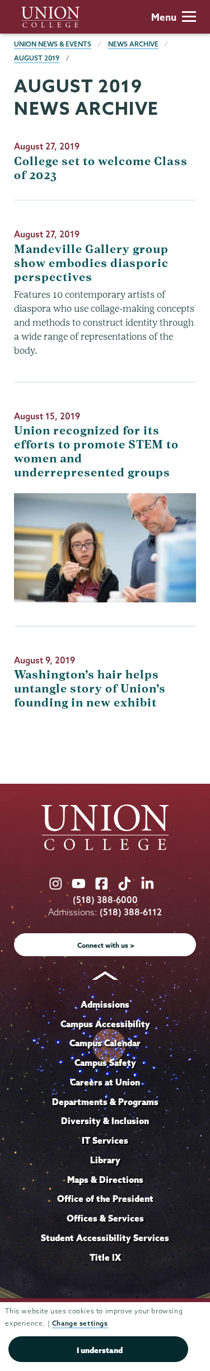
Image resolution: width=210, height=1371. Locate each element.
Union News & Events (52, 44)
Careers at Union (105, 1082)
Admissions (105, 1004)
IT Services (105, 1140)
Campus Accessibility (105, 1024)
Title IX (105, 1257)
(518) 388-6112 (131, 912)
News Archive (133, 44)
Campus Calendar (105, 1043)
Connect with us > (106, 945)
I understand (100, 1350)
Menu (163, 17)
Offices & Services (105, 1218)
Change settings (80, 1323)
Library (105, 1160)
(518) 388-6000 (105, 900)
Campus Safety (105, 1062)
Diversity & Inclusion (105, 1120)
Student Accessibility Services (105, 1237)
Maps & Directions (105, 1179)
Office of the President (105, 1198)
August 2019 (36, 58)
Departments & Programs (105, 1101)
